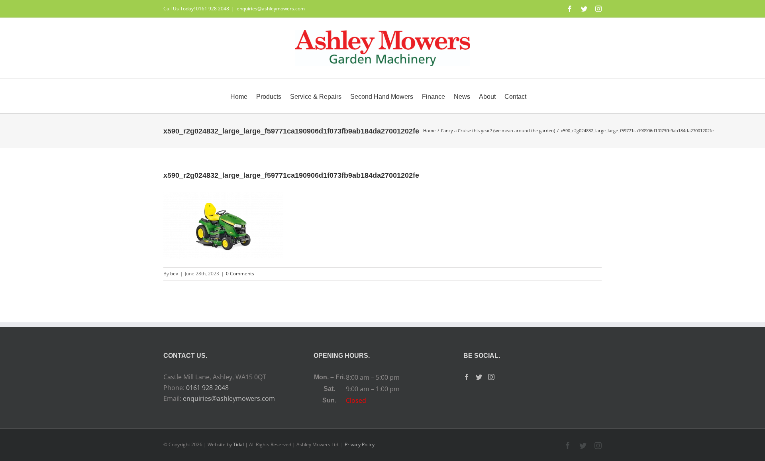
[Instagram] (491, 377)
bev (174, 273)
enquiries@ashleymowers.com (271, 8)
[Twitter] (479, 377)
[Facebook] (466, 377)
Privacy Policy (360, 444)
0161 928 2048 (207, 387)
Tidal (238, 444)
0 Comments (240, 273)
